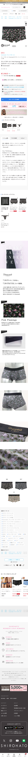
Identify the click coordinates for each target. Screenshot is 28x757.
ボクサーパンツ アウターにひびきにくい (12, 521)
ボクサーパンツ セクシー (8, 530)
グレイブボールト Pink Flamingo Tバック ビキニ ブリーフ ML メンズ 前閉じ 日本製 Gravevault (5, 224)
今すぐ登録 (6, 87)
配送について (4, 710)
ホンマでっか (20, 544)
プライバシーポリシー (19, 710)
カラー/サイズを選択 (14, 99)
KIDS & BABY (13, 698)
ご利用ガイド (4, 708)
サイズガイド (4, 705)
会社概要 (16, 705)
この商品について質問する (14, 559)
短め (25, 534)
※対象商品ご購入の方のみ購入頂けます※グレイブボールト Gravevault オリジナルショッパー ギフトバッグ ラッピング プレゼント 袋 (5, 208)
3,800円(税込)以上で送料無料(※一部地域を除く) (14, 0)
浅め (20, 534)
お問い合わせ (4, 715)
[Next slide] (26, 34)
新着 (16, 13)
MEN (6, 16)
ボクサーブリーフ (14, 538)
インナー (10, 536)
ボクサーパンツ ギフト (8, 515)
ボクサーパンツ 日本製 (8, 517)
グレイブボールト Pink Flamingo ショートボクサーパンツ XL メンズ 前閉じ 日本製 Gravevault (14, 208)
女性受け (13, 544)
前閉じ (4, 540)
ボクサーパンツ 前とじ (8, 525)
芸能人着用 (5, 546)
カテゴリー (5, 13)
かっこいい (5, 544)
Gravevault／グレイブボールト (15, 18)
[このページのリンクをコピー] (23, 565)
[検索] (24, 7)
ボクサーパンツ (12, 16)
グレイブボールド (12, 534)
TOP (2, 16)
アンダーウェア (18, 536)
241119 (4, 534)
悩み (19, 13)
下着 (4, 536)
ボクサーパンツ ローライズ (9, 523)
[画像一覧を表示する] (2, 45)
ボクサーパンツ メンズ (8, 513)
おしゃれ (21, 542)
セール (23, 13)
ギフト (16, 540)
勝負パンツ (13, 542)
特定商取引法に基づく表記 (19, 708)
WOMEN (3, 698)
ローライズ (19, 16)
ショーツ (5, 538)
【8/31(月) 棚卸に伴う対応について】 (14, 2)
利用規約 (16, 713)
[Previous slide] (2, 34)
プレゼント (5, 542)
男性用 (22, 538)
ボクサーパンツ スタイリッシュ (10, 532)
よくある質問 (4, 713)
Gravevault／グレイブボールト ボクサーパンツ (14, 519)
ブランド (12, 13)
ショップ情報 (17, 715)
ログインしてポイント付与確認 (17, 87)
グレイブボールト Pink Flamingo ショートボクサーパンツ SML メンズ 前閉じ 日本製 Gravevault (23, 208)
